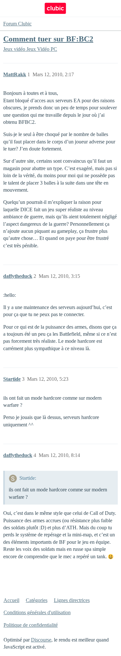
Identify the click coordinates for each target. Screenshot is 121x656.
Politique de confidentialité (31, 625)
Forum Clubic (17, 23)
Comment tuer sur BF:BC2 (48, 38)
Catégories (36, 600)
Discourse (41, 639)
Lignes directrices (72, 600)
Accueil (11, 600)
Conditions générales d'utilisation (37, 612)
